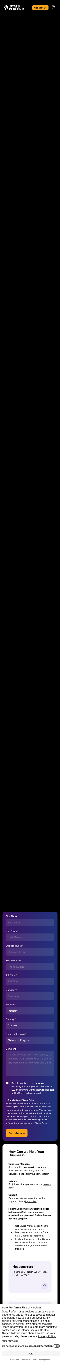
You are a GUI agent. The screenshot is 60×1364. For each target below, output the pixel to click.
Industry (11, 1004)
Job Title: (11, 975)
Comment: (11, 1049)
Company (11, 990)
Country (11, 1019)
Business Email (14, 946)
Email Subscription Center (23, 1116)
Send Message (17, 1133)
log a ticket (30, 1201)
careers (47, 1184)
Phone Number (14, 960)
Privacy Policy (40, 1123)
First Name (12, 916)
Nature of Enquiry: (16, 1034)
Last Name (12, 931)
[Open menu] (53, 7)
